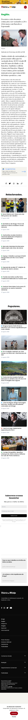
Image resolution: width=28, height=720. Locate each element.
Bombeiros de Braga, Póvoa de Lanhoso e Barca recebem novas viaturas (13, 225)
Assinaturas (4, 644)
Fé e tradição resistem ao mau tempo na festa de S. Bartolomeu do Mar (13, 337)
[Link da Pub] (14, 2)
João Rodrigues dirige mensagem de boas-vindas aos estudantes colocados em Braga (13, 389)
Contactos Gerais (6, 656)
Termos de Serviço (19, 520)
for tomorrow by (6, 686)
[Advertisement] (14, 475)
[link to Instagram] (4, 608)
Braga (3, 619)
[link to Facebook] (1, 608)
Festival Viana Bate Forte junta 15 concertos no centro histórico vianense (13, 287)
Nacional (3, 628)
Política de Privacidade (8, 520)
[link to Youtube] (11, 608)
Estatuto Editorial (6, 642)
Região (3, 621)
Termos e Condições (6, 682)
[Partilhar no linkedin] (17, 183)
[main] (14, 298)
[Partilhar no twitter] (10, 183)
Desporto (4, 623)
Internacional (5, 630)
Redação (3, 662)
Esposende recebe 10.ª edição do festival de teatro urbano (13, 268)
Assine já (14, 713)
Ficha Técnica (5, 640)
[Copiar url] (21, 183)
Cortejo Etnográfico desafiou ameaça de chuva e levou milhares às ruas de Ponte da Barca (13, 439)
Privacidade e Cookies (6, 680)
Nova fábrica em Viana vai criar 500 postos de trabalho (12, 200)
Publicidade (4, 646)
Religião (3, 626)
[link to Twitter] (7, 608)
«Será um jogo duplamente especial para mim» (13, 414)
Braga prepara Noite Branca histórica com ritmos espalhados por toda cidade (13, 311)
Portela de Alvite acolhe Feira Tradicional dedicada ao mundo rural (13, 278)
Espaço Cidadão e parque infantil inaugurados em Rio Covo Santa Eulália (13, 257)
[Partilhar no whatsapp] (14, 183)
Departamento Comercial (9, 668)
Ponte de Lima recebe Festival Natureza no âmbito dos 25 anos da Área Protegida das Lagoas (14, 363)
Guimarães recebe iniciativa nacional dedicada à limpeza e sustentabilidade (13, 236)
